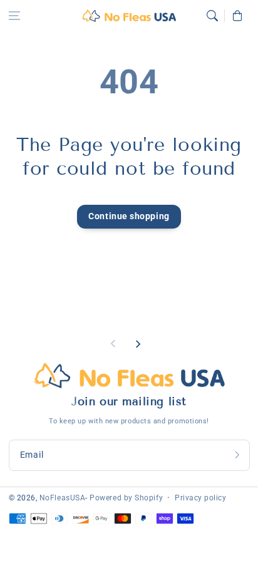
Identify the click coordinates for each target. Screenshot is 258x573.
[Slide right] (137, 343)
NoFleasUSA (62, 497)
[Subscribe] (237, 455)
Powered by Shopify (126, 497)
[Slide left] (113, 343)
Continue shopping (128, 216)
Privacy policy (201, 497)
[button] (14, 15)
